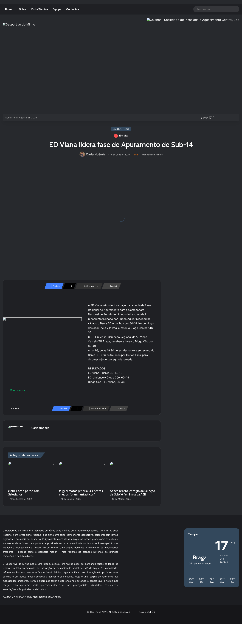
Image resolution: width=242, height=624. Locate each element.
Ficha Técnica (39, 9)
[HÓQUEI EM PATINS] (77, 117)
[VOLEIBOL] (66, 117)
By (153, 612)
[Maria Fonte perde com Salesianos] (31, 475)
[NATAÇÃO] (72, 117)
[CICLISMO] (54, 117)
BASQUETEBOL (121, 128)
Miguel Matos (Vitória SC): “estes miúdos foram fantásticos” (81, 492)
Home (8, 9)
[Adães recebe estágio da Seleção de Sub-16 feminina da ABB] (132, 475)
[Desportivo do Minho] (19, 24)
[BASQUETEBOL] (48, 117)
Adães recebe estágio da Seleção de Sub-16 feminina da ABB (132, 492)
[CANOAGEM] (42, 117)
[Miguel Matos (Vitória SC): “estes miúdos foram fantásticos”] (82, 475)
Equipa (57, 9)
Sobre (22, 9)
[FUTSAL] (60, 117)
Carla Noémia (95, 154)
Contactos (72, 9)
